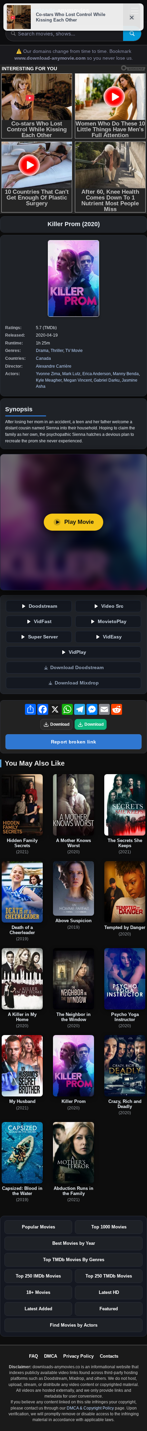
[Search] (132, 33)
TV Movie (74, 350)
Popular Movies (38, 1226)
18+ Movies (38, 1292)
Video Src (112, 606)
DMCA (50, 1356)
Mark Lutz (71, 373)
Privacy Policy (78, 1356)
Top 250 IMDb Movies (38, 1276)
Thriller (57, 350)
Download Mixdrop (77, 682)
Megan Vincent (78, 380)
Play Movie (79, 522)
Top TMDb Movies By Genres (73, 1259)
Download (59, 724)
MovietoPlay (112, 621)
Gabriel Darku (107, 380)
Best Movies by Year (73, 1243)
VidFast (43, 621)
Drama (42, 350)
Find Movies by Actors (73, 1325)
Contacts (109, 1356)
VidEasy (112, 636)
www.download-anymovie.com (50, 58)
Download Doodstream (77, 667)
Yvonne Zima (48, 373)
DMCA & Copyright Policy (90, 1408)
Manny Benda (126, 373)
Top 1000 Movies (108, 1226)
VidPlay (77, 652)
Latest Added (38, 1308)
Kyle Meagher (49, 380)
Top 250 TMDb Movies (108, 1276)
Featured (108, 1308)
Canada (43, 358)
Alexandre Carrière (53, 366)
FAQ (33, 1356)
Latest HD (109, 1292)
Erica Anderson (96, 373)
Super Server (43, 636)
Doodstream (43, 606)
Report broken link (73, 741)
